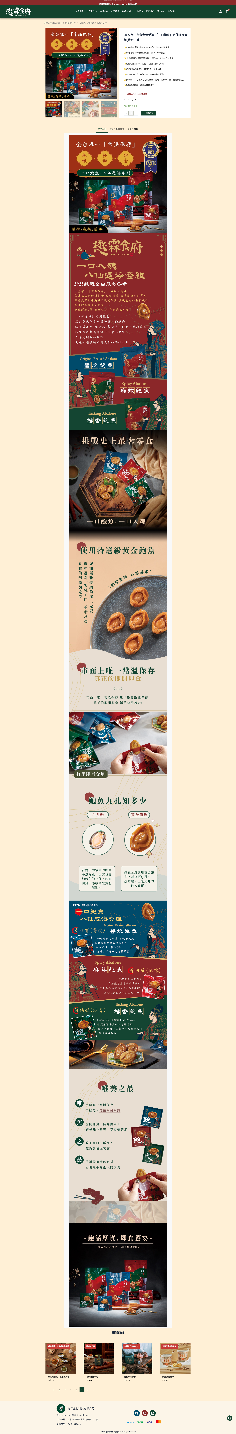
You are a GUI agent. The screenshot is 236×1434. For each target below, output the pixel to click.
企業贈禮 (115, 11)
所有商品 (91, 11)
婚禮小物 (171, 11)
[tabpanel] (118, 730)
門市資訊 (150, 11)
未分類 (52, 23)
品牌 (139, 11)
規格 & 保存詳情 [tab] (117, 129)
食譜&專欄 (126, 11)
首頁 (46, 23)
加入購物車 (148, 113)
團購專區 (104, 11)
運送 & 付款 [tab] (133, 129)
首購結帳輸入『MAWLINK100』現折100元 (118, 2)
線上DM (160, 11)
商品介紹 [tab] (102, 129)
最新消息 (80, 11)
